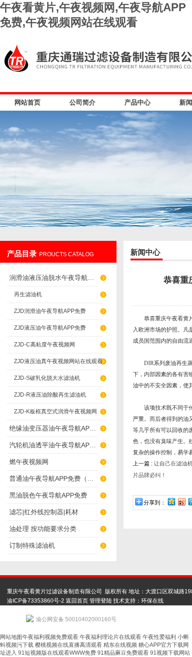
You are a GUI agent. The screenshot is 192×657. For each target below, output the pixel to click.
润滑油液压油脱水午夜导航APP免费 (53, 277)
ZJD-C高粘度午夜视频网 (44, 344)
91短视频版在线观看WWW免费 (57, 653)
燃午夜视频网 (28, 461)
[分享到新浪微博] (181, 501)
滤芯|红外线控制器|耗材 (43, 512)
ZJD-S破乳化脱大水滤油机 (47, 378)
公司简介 (82, 102)
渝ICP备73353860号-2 (35, 600)
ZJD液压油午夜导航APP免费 (50, 328)
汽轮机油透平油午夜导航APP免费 (53, 445)
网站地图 (11, 637)
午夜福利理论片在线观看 (110, 637)
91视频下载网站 (170, 653)
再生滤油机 (28, 294)
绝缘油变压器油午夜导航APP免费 (53, 428)
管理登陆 (100, 600)
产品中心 (137, 102)
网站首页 (27, 102)
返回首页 (77, 600)
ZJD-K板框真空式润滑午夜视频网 (55, 411)
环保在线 (152, 600)
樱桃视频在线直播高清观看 (68, 645)
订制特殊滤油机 (32, 545)
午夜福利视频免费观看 (50, 637)
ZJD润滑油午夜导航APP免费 (50, 311)
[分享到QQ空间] (171, 501)
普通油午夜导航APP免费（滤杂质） (53, 478)
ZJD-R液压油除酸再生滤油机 (50, 395)
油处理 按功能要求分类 (42, 528)
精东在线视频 (120, 645)
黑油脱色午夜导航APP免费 (48, 495)
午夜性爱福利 (159, 637)
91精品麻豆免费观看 (123, 653)
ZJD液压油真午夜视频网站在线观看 (58, 361)
